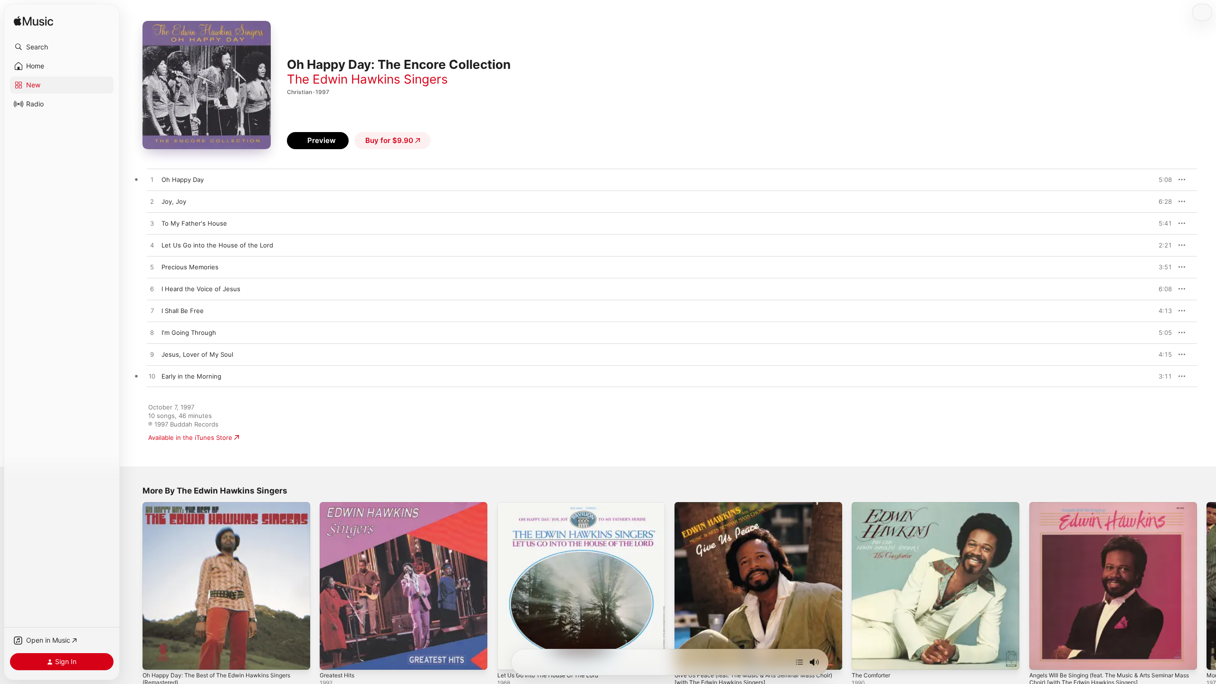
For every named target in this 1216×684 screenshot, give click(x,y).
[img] (33, 21)
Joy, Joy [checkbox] (174, 201)
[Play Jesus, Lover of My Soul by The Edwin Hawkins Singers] (152, 355)
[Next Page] (1206, 586)
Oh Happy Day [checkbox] (183, 179)
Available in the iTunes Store (190, 437)
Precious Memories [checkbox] (190, 267)
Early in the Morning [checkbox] (191, 376)
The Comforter (873, 506)
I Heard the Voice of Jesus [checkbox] (201, 289)
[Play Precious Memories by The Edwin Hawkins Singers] (152, 267)
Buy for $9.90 (389, 140)
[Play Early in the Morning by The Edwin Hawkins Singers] (152, 376)
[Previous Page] (133, 586)
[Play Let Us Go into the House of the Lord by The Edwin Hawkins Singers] (152, 245)
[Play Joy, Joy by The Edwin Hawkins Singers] (152, 202)
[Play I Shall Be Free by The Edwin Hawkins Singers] (152, 311)
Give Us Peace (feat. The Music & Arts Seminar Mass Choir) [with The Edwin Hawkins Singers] (753, 509)
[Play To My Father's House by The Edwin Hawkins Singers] (152, 223)
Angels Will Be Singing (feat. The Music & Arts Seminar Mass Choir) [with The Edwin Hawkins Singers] (1110, 509)
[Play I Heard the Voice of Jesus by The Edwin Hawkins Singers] (152, 289)
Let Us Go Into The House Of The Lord (555, 506)
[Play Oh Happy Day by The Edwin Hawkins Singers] (152, 180)
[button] (61, 47)
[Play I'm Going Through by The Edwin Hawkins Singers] (152, 333)
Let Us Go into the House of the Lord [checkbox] (217, 245)
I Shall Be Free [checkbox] (183, 310)
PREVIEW (1161, 179)
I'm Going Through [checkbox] (189, 332)
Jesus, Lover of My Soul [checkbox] (197, 354)
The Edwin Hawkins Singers (367, 79)
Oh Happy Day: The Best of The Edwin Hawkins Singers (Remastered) (225, 509)
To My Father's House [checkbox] (194, 223)
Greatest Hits (340, 506)
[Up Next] (799, 662)
